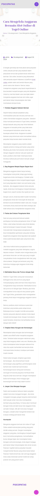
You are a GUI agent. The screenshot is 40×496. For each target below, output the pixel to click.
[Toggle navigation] (36, 4)
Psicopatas (8, 4)
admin (7, 57)
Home (5, 33)
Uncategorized (18, 57)
